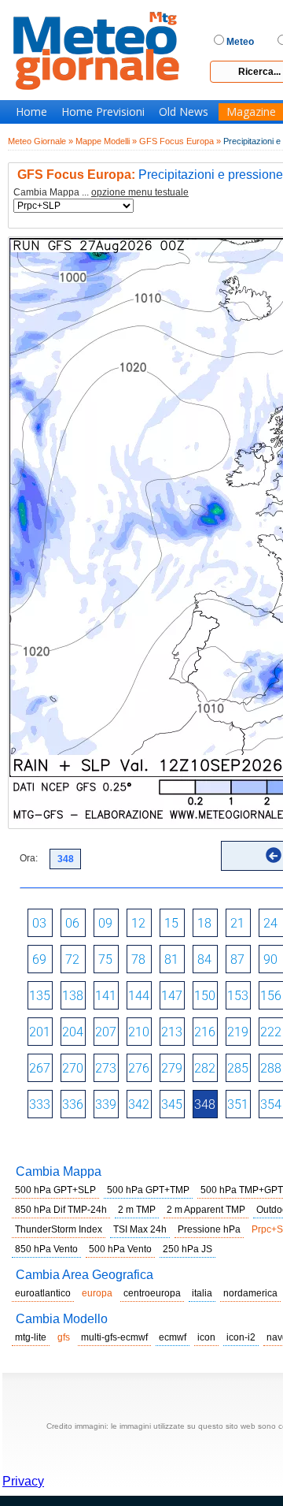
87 (237, 959)
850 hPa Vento (46, 1249)
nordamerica (250, 1293)
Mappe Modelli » (106, 141)
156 (270, 995)
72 (72, 959)
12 (138, 923)
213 (171, 1031)
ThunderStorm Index (58, 1229)
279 (171, 1068)
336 (72, 1104)
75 (105, 959)
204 (72, 1031)
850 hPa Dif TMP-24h (61, 1209)
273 (105, 1068)
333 (39, 1104)
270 (72, 1068)
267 (39, 1068)
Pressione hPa (209, 1229)
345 (171, 1104)
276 (138, 1068)
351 (237, 1104)
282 (204, 1068)
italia (202, 1293)
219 (237, 1031)
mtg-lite (30, 1337)
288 (270, 1068)
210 (138, 1031)
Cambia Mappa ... (101, 193)
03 (39, 923)
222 (270, 1031)
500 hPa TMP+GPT (241, 1190)
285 (237, 1068)
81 (171, 959)
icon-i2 (240, 1337)
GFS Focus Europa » (180, 141)
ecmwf (172, 1337)
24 (270, 923)
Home (31, 111)
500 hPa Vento (120, 1249)
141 (105, 995)
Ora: (29, 858)
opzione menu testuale (140, 192)
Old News (183, 111)
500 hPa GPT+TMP (148, 1190)
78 (138, 959)
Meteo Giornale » (40, 141)
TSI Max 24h (140, 1229)
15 (171, 923)
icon (206, 1337)
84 (204, 959)
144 (138, 995)
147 (171, 995)
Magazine (251, 111)
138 (72, 995)
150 (204, 995)
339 (105, 1104)
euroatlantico (43, 1293)
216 (204, 1031)
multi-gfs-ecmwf (114, 1337)
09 (105, 923)
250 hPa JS (187, 1249)
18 (204, 923)
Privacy (23, 1481)
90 (270, 959)
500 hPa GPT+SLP (55, 1190)
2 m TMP (137, 1209)
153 (237, 995)
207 (105, 1031)
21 (237, 923)
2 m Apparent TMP (206, 1209)
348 (204, 1104)
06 (72, 923)
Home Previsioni (103, 111)
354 (270, 1104)
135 (39, 995)
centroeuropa (152, 1293)
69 (39, 959)
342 (138, 1104)
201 (39, 1031)
